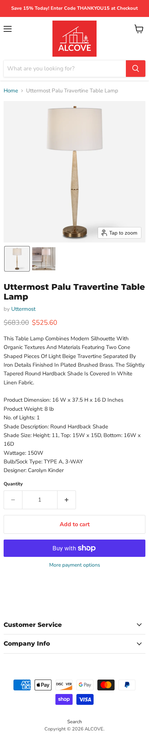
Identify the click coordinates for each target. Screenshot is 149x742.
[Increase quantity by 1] (67, 499)
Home (11, 91)
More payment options (74, 565)
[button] (17, 258)
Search (74, 722)
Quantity (13, 484)
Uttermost (23, 309)
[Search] (135, 68)
